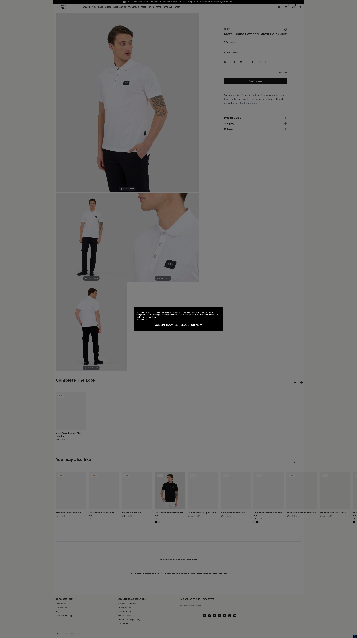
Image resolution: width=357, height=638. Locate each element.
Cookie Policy (141, 319)
